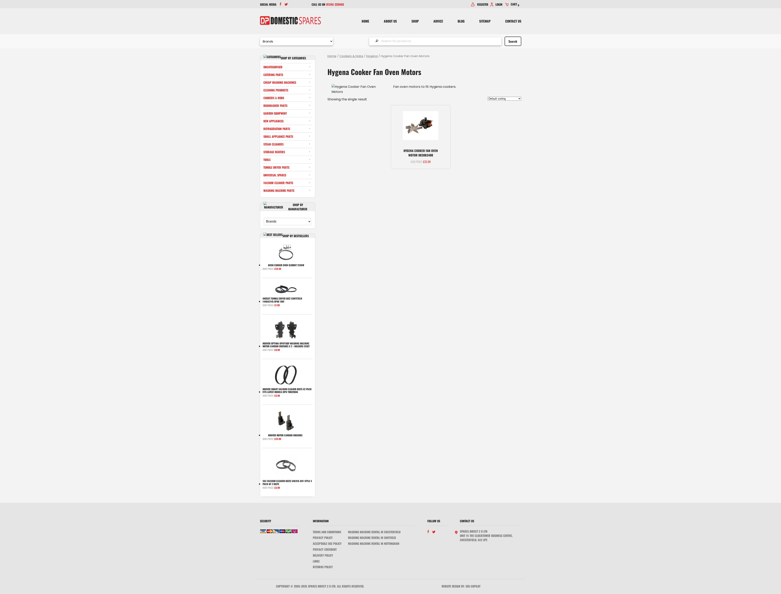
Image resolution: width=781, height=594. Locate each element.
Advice (438, 21)
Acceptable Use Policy (327, 543)
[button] (444, 112)
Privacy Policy (323, 537)
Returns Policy (323, 567)
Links (316, 561)
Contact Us (513, 21)
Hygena (372, 56)
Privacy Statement (325, 549)
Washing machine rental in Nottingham (373, 543)
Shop (415, 21)
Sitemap (485, 21)
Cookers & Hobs (351, 56)
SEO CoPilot (473, 586)
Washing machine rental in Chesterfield (374, 532)
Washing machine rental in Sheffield (372, 537)
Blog (461, 21)
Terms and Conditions (327, 532)
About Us (390, 21)
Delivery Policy (323, 555)
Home (365, 21)
